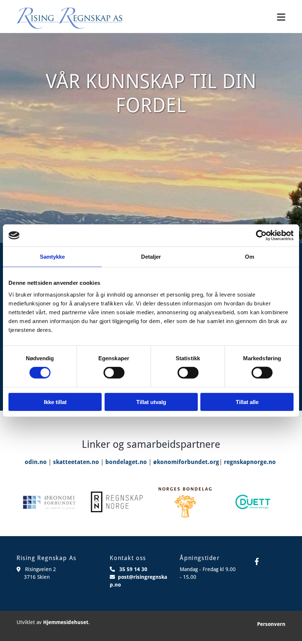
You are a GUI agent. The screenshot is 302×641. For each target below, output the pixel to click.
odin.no (36, 461)
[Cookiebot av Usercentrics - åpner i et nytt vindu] (261, 235)
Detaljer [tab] (151, 257)
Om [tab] (249, 257)
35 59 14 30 (133, 569)
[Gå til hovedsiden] (69, 18)
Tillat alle (247, 402)
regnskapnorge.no (250, 461)
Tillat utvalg (151, 402)
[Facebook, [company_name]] (256, 561)
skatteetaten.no (76, 461)
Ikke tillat (55, 402)
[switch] (113, 373)
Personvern (271, 624)
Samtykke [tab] (52, 257)
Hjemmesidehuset (65, 622)
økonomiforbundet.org (186, 461)
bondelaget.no (126, 461)
